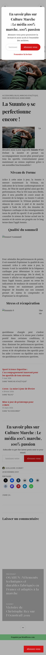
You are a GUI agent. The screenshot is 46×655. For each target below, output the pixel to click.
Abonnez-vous (30, 47)
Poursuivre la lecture (23, 54)
